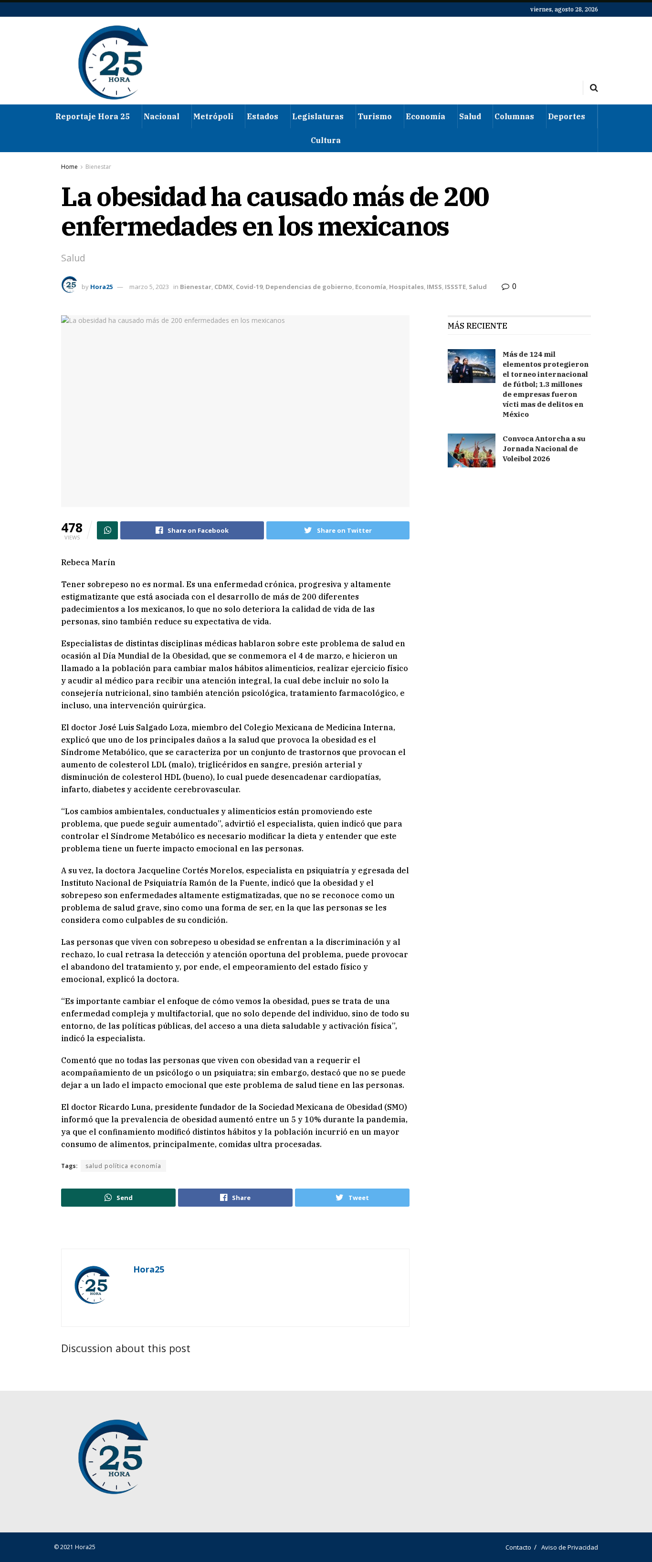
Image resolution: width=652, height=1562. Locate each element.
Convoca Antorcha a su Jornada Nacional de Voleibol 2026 (544, 448)
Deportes (566, 116)
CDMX (223, 286)
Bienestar (98, 167)
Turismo (375, 116)
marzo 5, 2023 (149, 286)
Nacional (161, 116)
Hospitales (406, 286)
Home (69, 167)
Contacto (518, 1547)
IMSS (434, 286)
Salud (470, 116)
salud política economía (123, 1166)
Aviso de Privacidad (569, 1547)
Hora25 (101, 286)
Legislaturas (318, 116)
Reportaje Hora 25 (92, 116)
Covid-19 (249, 286)
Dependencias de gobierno (308, 286)
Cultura (326, 140)
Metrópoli (213, 116)
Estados (262, 116)
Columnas (514, 116)
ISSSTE (455, 286)
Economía (425, 116)
